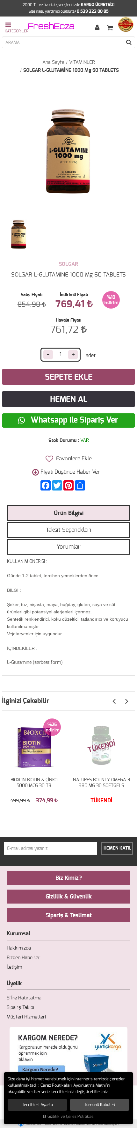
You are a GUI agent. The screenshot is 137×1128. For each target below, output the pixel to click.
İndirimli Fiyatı (74, 295)
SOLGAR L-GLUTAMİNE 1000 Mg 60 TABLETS (71, 70)
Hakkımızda (19, 948)
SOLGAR (68, 264)
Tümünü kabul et (99, 1105)
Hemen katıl (117, 848)
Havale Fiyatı (68, 320)
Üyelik (14, 983)
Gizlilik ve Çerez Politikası (71, 1117)
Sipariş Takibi (20, 1007)
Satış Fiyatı (31, 295)
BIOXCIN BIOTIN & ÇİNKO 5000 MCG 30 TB (34, 783)
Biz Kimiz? (68, 878)
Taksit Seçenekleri (68, 530)
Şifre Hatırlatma (24, 998)
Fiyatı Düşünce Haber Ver (70, 472)
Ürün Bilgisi (68, 513)
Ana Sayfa (53, 62)
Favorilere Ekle (73, 458)
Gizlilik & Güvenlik (69, 897)
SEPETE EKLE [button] (68, 377)
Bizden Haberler (23, 957)
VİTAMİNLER (82, 62)
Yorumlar (69, 547)
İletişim (14, 967)
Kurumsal (18, 933)
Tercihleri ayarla (37, 1105)
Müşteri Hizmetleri (26, 1017)
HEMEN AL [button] (68, 400)
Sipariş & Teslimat (69, 915)
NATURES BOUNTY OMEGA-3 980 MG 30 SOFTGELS (101, 783)
